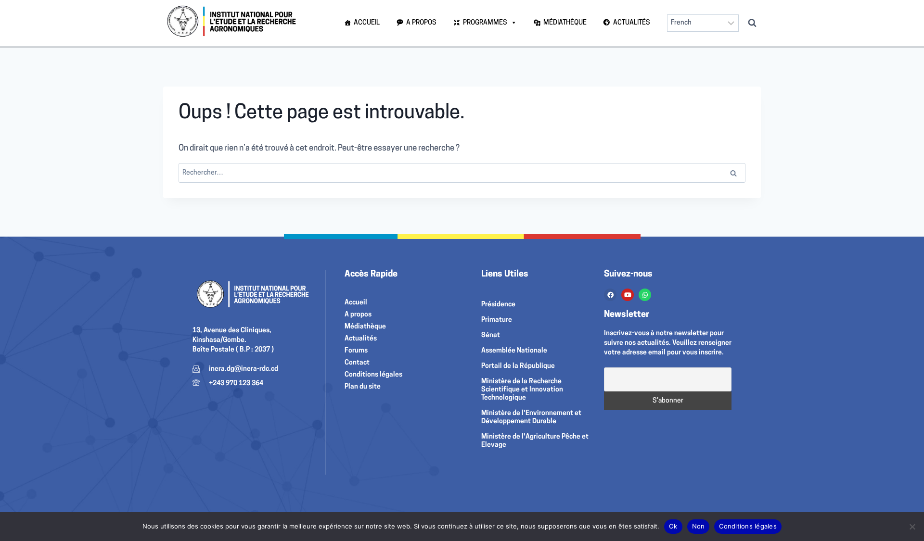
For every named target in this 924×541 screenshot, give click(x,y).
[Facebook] (610, 295)
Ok (673, 526)
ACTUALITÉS (631, 22)
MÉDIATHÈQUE (565, 22)
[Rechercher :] (462, 172)
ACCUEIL (367, 22)
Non (698, 526)
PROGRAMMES (485, 22)
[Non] (912, 526)
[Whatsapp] (645, 295)
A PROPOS (421, 22)
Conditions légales (748, 526)
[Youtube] (627, 295)
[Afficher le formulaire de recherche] (752, 23)
